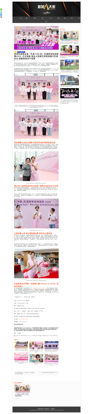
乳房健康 (34, 335)
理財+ (35, 18)
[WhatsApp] (1, 9)
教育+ (43, 18)
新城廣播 (44, 335)
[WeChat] (1, 11)
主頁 (21, 18)
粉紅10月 (47, 335)
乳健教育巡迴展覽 (24, 335)
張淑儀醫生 (40, 335)
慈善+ (46, 21)
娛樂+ (58, 18)
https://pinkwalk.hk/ (24, 319)
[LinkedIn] (1, 15)
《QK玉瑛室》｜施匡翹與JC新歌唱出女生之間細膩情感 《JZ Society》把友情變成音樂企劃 (22, 394)
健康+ (27, 18)
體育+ (65, 18)
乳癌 (37, 335)
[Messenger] (1, 13)
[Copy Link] (1, 17)
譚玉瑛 (51, 335)
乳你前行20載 (17, 335)
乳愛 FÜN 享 (29, 335)
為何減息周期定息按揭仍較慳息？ (48, 372)
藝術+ (72, 18)
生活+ (51, 18)
